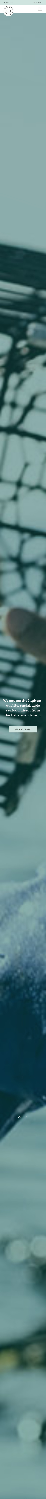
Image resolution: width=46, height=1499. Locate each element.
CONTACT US (8, 2)
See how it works (23, 729)
